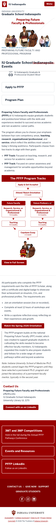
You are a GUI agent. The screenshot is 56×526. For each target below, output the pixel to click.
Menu (49, 3)
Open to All (35, 518)
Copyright (11, 521)
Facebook (22, 499)
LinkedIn (34, 499)
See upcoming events (43, 62)
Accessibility (9, 518)
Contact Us (14, 486)
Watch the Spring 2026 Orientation (23, 325)
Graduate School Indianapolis (21, 13)
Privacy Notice (46, 518)
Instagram (28, 499)
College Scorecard (22, 518)
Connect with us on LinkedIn (21, 407)
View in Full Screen (14, 262)
